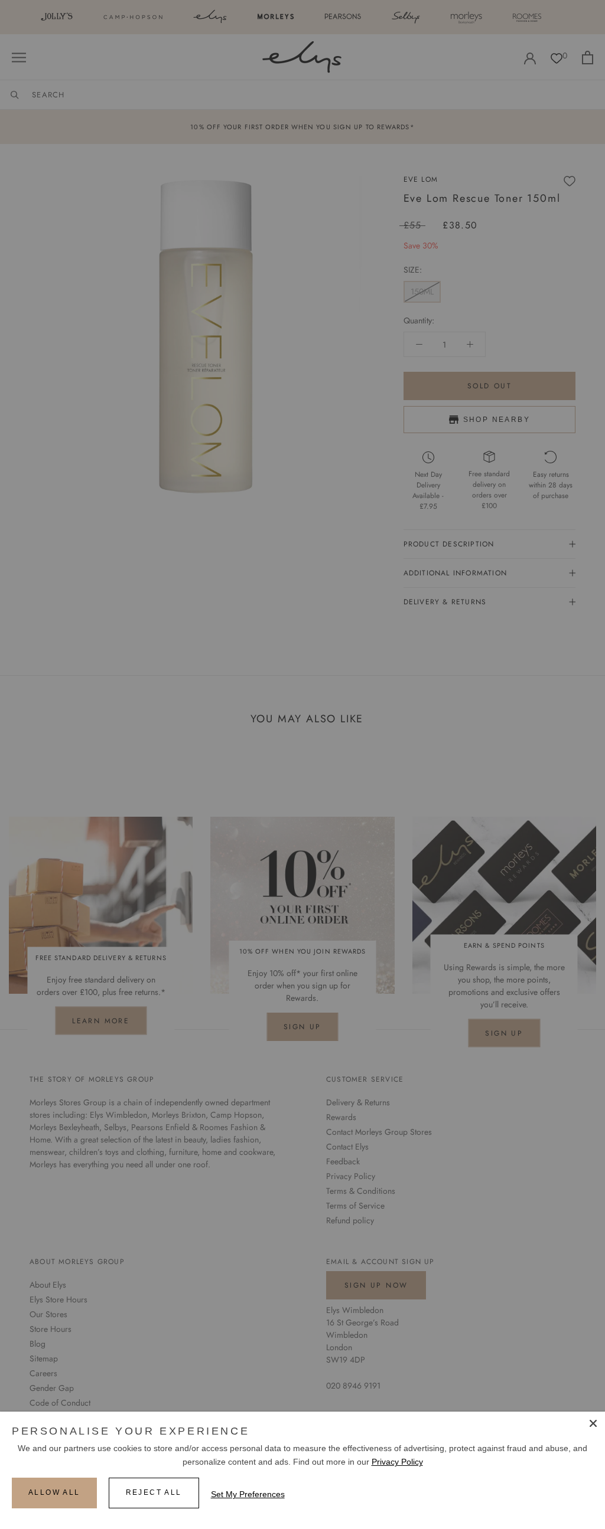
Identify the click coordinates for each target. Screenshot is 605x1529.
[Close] (593, 1423)
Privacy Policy (397, 1461)
